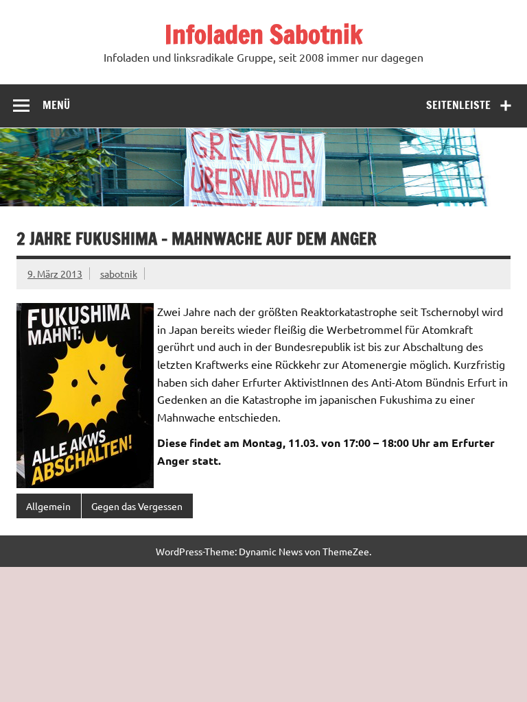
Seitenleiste (458, 104)
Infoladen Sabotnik (263, 34)
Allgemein (48, 506)
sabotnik (118, 273)
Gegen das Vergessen (137, 506)
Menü (56, 104)
